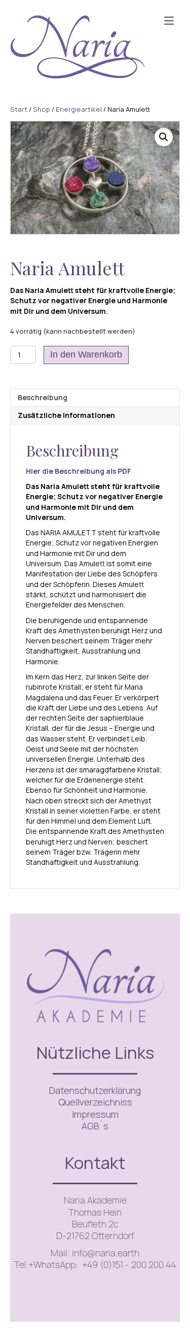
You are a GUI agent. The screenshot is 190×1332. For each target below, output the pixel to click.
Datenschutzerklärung (95, 1090)
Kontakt (95, 1162)
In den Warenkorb (86, 354)
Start (18, 109)
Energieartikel (79, 109)
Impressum (95, 1114)
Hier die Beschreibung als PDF (78, 471)
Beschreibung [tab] (42, 397)
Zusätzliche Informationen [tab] (66, 415)
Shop (41, 109)
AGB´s (95, 1126)
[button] (164, 137)
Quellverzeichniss (95, 1102)
